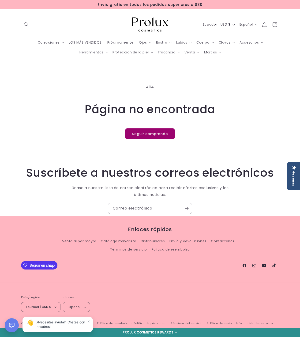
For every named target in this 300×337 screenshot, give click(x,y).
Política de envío (219, 323)
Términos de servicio (128, 249)
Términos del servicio (186, 323)
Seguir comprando (150, 133)
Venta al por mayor (79, 241)
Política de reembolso (113, 323)
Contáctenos (222, 241)
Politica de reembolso (171, 249)
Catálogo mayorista (118, 241)
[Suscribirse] (187, 208)
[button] (150, 332)
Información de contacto (254, 323)
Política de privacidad (150, 323)
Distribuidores (153, 241)
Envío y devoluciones (187, 241)
